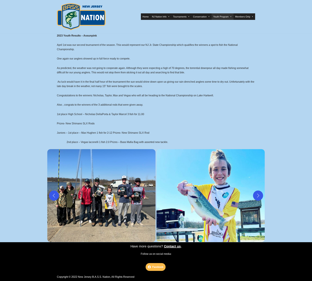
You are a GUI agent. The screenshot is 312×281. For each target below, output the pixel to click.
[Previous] (54, 196)
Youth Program (221, 16)
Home (146, 16)
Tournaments (180, 16)
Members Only (242, 16)
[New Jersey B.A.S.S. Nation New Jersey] (82, 16)
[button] (101, 195)
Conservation (200, 16)
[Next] (258, 196)
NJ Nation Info (159, 16)
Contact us (172, 246)
